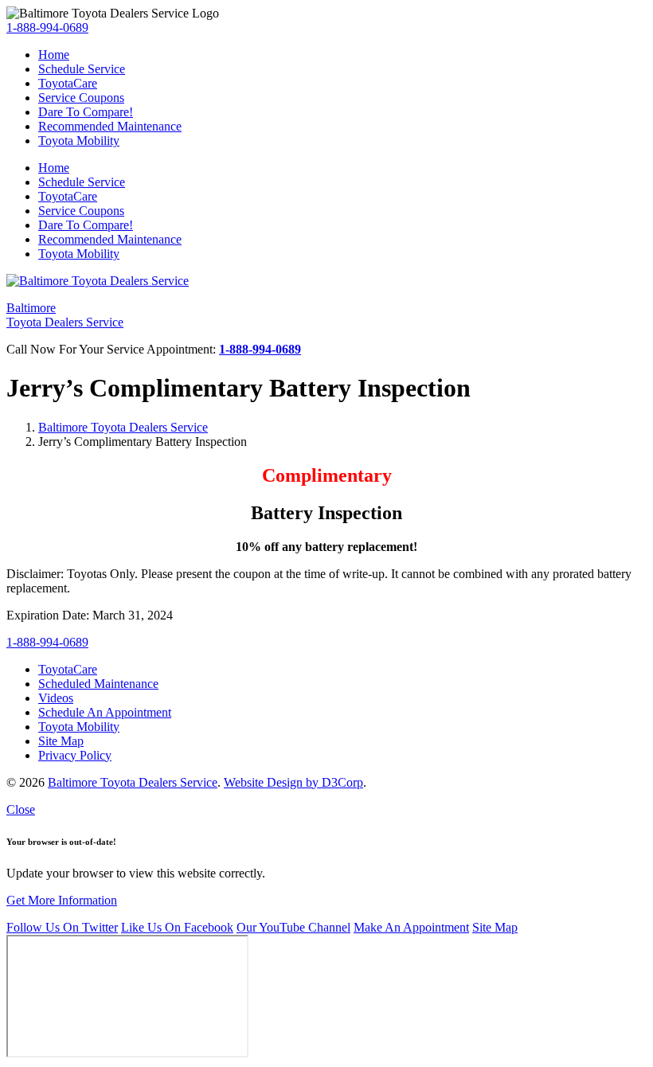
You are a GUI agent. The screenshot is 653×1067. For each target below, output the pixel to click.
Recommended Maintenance (110, 126)
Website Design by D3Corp (293, 782)
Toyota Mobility (78, 140)
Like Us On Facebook (177, 927)
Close (20, 809)
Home (53, 54)
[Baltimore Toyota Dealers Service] (97, 280)
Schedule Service (81, 69)
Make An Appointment (411, 927)
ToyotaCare (67, 83)
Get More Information (61, 900)
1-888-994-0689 (47, 27)
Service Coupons (81, 97)
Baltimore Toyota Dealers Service (123, 427)
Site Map (495, 927)
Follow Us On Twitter (62, 927)
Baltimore (64, 315)
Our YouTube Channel (293, 927)
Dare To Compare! (85, 112)
